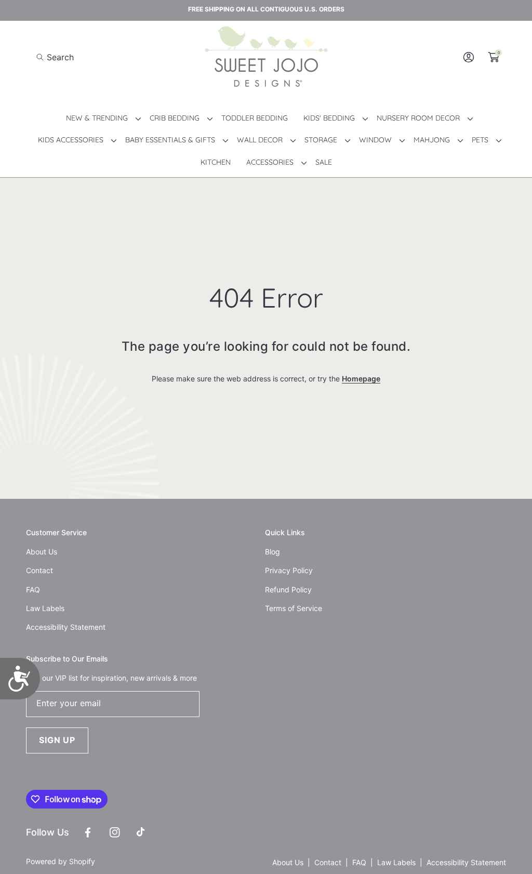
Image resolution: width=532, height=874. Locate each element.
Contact (327, 862)
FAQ (359, 862)
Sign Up (57, 740)
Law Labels (396, 862)
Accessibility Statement (466, 862)
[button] (55, 57)
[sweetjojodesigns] (266, 57)
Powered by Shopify (60, 861)
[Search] (42, 57)
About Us (287, 862)
